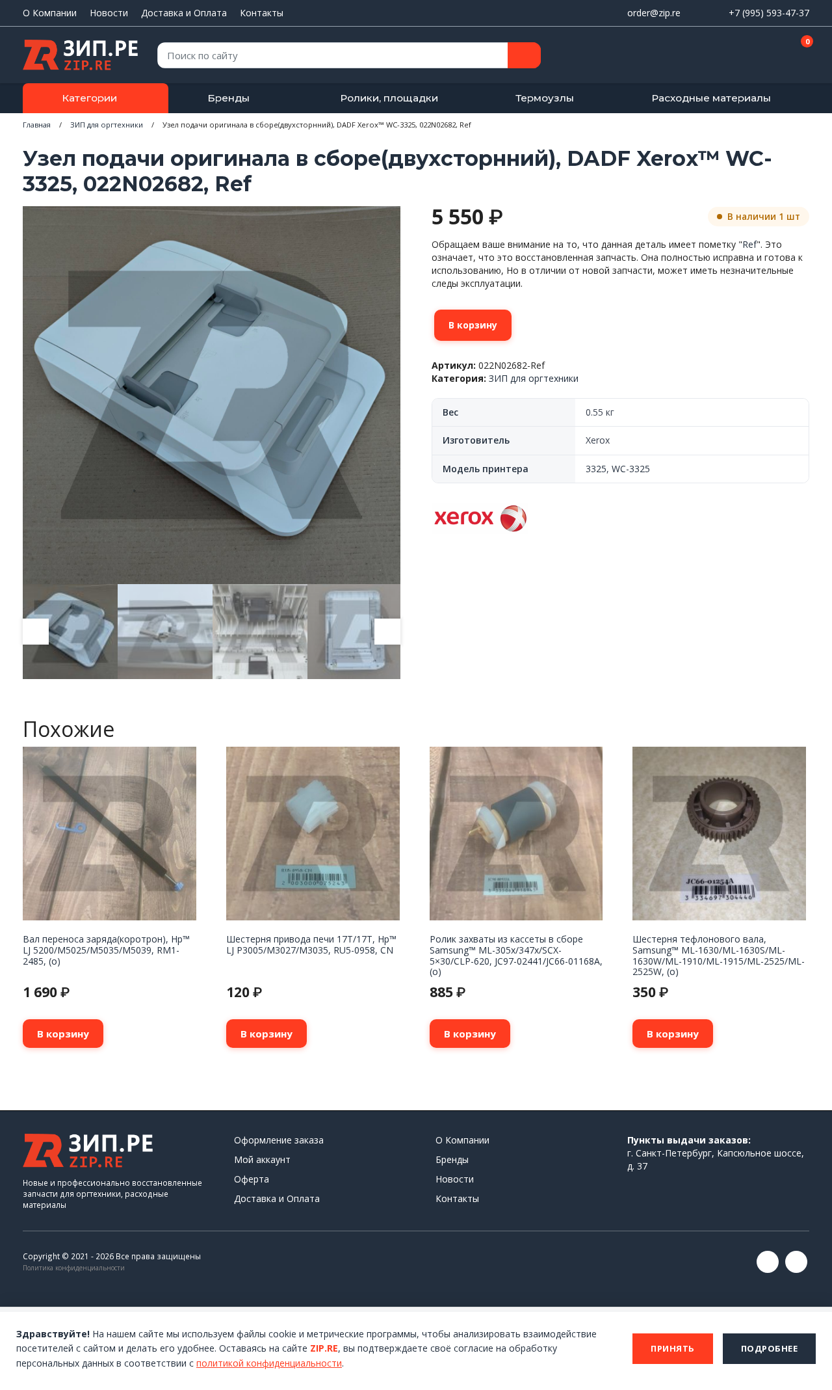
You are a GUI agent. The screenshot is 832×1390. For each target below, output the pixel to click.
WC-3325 (631, 468)
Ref (749, 244)
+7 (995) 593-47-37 (769, 13)
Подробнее (769, 1348)
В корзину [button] (63, 1033)
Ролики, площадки (389, 98)
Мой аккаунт (262, 1159)
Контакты (261, 13)
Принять (673, 1348)
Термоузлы (544, 98)
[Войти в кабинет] (753, 56)
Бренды (228, 98)
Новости (109, 13)
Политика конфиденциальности (74, 1267)
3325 (596, 468)
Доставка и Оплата (184, 13)
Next (387, 632)
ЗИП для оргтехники (106, 124)
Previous (36, 632)
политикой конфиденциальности (269, 1363)
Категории (89, 98)
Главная (37, 124)
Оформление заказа (279, 1140)
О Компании (50, 13)
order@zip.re (654, 13)
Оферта (251, 1179)
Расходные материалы (711, 98)
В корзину (472, 325)
